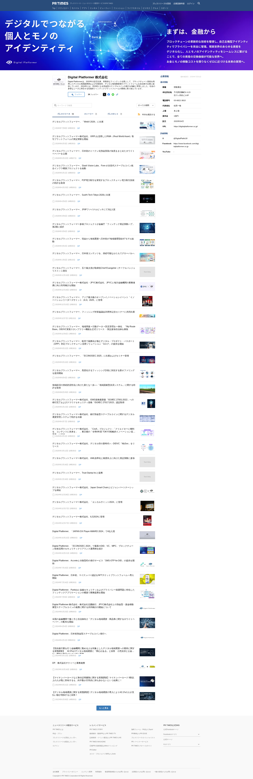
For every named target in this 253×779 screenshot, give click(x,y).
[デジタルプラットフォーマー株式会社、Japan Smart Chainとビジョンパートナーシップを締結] (103, 491)
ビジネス (146, 8)
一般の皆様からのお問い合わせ (165, 772)
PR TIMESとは (58, 729)
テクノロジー (63, 8)
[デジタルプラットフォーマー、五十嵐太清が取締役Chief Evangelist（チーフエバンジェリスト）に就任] (103, 272)
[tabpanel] (103, 413)
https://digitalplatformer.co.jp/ (186, 126)
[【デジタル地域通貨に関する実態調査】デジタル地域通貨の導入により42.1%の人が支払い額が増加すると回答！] (103, 696)
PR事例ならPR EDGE (139, 733)
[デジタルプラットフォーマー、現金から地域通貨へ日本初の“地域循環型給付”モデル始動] (103, 242)
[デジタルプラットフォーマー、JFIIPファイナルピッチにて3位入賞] (103, 213)
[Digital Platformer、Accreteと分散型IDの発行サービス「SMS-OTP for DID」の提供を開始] (103, 564)
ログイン (190, 3)
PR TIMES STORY (96, 729)
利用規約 (98, 772)
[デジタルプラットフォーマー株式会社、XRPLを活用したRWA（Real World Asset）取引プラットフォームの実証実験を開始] (103, 140)
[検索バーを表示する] (199, 3)
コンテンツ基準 (86, 772)
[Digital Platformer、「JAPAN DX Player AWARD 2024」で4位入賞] (103, 535)
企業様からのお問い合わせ (141, 772)
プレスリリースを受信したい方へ (64, 738)
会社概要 (56, 772)
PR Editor (93, 750)
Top (53, 8)
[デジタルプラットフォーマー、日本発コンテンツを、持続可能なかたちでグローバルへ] (103, 257)
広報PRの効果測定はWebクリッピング (103, 746)
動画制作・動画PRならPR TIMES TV (103, 733)
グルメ (155, 8)
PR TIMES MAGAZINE (98, 742)
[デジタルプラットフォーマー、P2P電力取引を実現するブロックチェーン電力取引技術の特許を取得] (103, 184)
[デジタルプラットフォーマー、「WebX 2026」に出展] (103, 125)
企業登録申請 (178, 3)
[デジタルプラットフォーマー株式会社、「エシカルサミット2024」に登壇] (103, 506)
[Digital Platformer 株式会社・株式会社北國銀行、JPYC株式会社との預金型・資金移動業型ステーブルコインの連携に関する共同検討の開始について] (103, 608)
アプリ (84, 8)
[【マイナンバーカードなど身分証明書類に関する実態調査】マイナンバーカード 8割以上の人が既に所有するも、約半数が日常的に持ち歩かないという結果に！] (103, 681)
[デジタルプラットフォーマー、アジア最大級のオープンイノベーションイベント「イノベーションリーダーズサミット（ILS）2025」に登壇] (103, 301)
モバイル (75, 8)
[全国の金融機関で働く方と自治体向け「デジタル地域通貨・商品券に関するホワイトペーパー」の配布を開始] (103, 623)
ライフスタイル (133, 8)
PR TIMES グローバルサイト (141, 746)
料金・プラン (57, 733)
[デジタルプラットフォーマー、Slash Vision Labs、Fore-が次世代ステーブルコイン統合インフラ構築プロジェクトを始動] (103, 169)
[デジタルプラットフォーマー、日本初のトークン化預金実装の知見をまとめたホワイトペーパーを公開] (103, 155)
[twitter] (104, 94)
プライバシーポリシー (70, 772)
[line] (113, 94)
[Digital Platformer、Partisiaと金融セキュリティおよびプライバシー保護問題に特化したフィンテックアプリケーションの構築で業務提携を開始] (103, 593)
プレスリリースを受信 (161, 3)
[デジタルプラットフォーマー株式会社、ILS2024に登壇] (103, 520)
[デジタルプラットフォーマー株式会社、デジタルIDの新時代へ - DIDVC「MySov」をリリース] (103, 447)
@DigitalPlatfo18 (180, 138)
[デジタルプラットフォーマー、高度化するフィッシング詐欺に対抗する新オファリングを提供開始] (103, 374)
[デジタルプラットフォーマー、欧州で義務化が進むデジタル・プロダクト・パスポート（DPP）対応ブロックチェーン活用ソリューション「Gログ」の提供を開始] (103, 345)
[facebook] (108, 94)
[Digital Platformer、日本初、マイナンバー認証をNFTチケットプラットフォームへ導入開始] (103, 579)
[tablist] (89, 114)
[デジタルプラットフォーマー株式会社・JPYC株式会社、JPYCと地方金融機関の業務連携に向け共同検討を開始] (103, 286)
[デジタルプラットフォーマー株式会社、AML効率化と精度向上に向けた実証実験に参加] (103, 462)
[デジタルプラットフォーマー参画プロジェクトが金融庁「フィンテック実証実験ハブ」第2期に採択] (103, 228)
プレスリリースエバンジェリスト (143, 738)
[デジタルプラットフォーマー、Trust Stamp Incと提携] (103, 476)
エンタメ (93, 8)
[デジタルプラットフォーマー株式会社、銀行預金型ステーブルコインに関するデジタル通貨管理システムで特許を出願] (103, 418)
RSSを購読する (148, 114)
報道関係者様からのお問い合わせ (117, 772)
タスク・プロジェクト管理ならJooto (103, 754)
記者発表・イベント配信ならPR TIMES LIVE (105, 738)
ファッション (119, 8)
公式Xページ (167, 739)
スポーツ (164, 8)
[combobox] (146, 105)
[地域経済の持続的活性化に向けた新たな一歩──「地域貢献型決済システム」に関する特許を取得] (103, 389)
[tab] (65, 114)
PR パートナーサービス (139, 742)
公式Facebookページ (170, 729)
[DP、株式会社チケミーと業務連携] (103, 667)
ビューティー (105, 8)
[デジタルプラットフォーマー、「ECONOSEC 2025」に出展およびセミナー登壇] (103, 359)
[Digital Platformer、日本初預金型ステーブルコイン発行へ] (103, 637)
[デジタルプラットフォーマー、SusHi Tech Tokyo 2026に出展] (103, 198)
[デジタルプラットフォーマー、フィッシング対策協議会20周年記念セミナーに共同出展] (103, 316)
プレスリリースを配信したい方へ (64, 742)
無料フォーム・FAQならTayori (142, 729)
